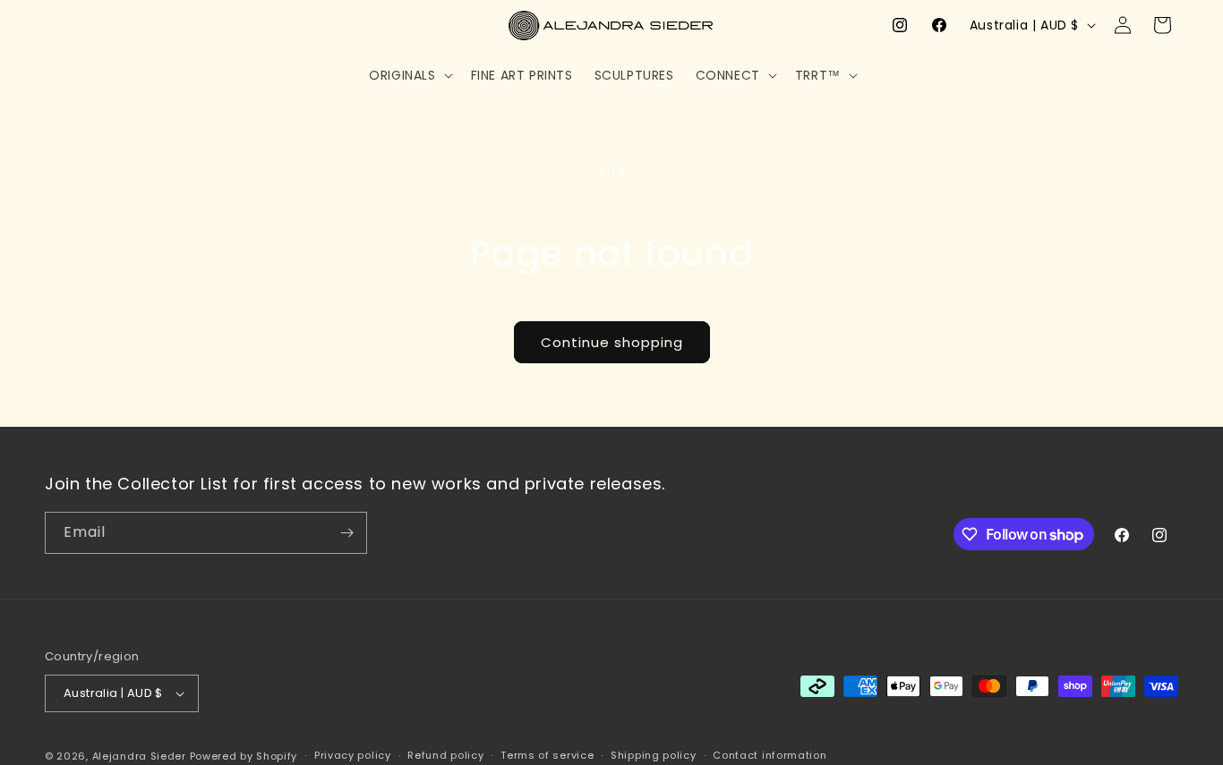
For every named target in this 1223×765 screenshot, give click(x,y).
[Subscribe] (346, 533)
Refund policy (445, 755)
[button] (408, 75)
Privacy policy (352, 755)
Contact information (769, 755)
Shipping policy (654, 755)
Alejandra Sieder (139, 756)
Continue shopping (612, 342)
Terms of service (547, 755)
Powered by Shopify (244, 756)
